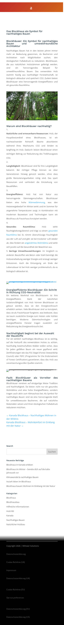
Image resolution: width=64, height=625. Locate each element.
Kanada (9, 515)
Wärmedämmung (37, 202)
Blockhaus (11, 497)
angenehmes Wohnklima (36, 242)
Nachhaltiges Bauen (15, 520)
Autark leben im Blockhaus (18, 481)
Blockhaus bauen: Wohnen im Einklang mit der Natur (30, 486)
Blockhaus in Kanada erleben (19, 464)
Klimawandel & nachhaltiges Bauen (22, 477)
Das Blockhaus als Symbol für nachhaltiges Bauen (24, 32)
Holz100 (10, 511)
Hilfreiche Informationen (17, 506)
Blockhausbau (12, 502)
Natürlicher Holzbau (15, 524)
